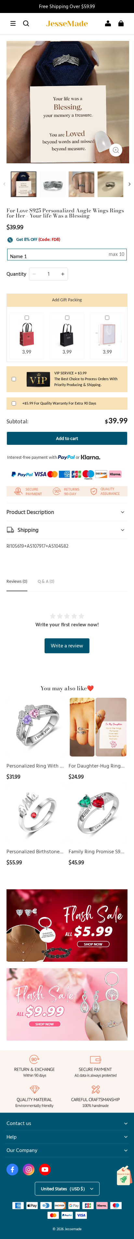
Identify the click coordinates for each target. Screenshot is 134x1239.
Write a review (67, 645)
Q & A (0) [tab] (46, 581)
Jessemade (73, 1229)
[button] (13, 23)
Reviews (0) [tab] (17, 581)
